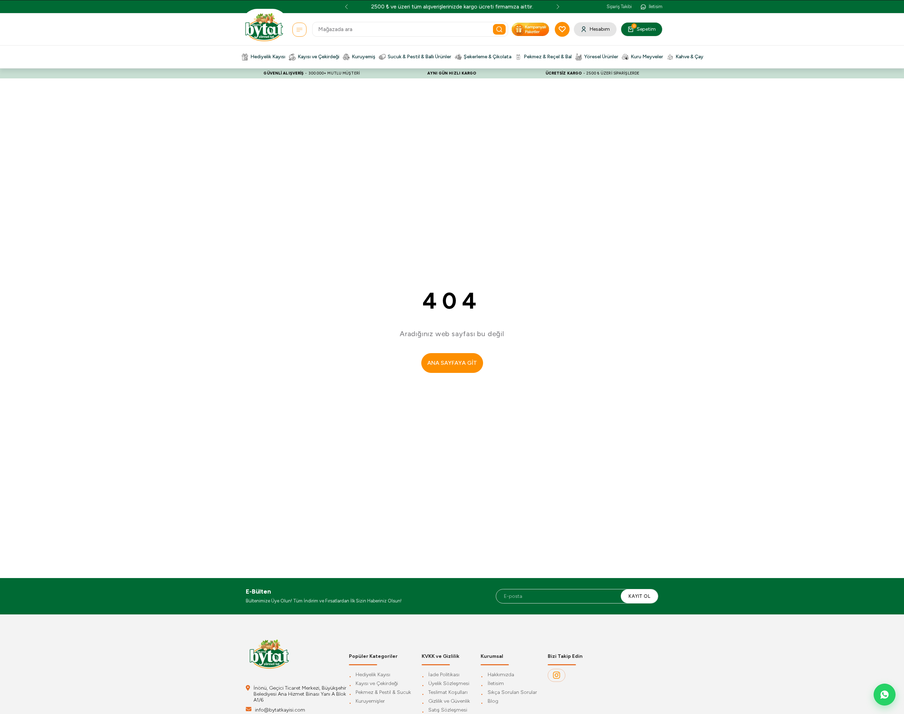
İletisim (496, 683)
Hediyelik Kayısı (373, 675)
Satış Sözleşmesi (447, 710)
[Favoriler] (562, 29)
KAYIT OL (639, 596)
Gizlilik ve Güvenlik (449, 701)
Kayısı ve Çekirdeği (377, 683)
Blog (493, 701)
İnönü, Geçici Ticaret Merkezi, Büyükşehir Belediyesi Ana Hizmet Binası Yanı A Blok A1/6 (300, 694)
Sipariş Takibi (619, 6)
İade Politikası (443, 675)
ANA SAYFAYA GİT (452, 362)
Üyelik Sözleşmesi (448, 683)
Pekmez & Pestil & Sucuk (383, 692)
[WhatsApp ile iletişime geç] (885, 695)
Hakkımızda (501, 675)
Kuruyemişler (370, 701)
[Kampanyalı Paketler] (299, 30)
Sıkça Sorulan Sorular (512, 692)
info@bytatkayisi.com (280, 710)
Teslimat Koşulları (448, 692)
